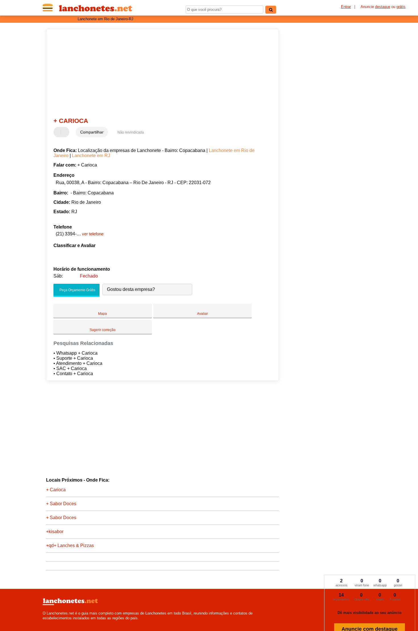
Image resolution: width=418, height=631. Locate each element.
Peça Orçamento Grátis (77, 290)
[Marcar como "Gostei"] (58, 132)
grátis (400, 7)
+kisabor (54, 531)
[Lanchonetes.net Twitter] (46, 623)
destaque (382, 7)
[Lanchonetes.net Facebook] (44, 623)
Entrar (346, 7)
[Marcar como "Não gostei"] (66, 132)
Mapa (102, 314)
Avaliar (202, 314)
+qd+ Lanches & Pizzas (70, 545)
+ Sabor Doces (61, 503)
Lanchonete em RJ (91, 155)
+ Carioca (56, 489)
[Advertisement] (159, 73)
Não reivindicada (130, 132)
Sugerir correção (102, 330)
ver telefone (93, 233)
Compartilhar (92, 132)
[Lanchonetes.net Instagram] (49, 623)
